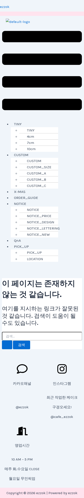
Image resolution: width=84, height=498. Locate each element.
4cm (30, 136)
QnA (17, 240)
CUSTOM (21, 155)
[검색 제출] (7, 344)
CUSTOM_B (36, 179)
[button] (42, 71)
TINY (18, 124)
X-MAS (19, 191)
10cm (31, 149)
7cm (30, 142)
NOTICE (20, 203)
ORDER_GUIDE (26, 197)
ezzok (4, 6)
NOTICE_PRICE (39, 216)
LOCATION (35, 259)
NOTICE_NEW (38, 234)
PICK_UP (21, 246)
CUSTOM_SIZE (39, 167)
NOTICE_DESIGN (40, 222)
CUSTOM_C (36, 185)
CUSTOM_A (36, 173)
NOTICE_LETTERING (43, 228)
